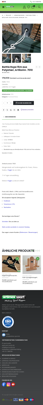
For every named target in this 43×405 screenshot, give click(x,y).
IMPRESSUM (5, 365)
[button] (39, 7)
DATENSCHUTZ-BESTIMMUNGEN (11, 369)
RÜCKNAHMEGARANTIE (9, 367)
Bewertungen (33, 232)
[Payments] (18, 399)
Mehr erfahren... (7, 313)
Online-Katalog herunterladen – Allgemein (17, 90)
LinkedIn (10, 110)
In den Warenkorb (24, 103)
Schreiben (5, 221)
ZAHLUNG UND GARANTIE (9, 363)
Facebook (3, 110)
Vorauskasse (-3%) (9, 204)
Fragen (10, 170)
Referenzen (24, 232)
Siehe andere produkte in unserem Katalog (16, 227)
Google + (14, 110)
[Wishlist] (28, 7)
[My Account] (24, 7)
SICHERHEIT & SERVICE (8, 358)
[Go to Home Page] (2, 15)
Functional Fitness (13, 96)
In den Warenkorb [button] (17, 258)
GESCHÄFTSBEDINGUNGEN (10, 374)
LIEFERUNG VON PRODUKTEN (10, 361)
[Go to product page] (11, 263)
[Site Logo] (10, 7)
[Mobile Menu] (3, 7)
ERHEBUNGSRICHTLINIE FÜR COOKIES (13, 372)
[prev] (36, 67)
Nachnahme (7, 207)
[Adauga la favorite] (19, 274)
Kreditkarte (7, 201)
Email (18, 110)
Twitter (7, 110)
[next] (39, 67)
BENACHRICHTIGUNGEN (9, 376)
